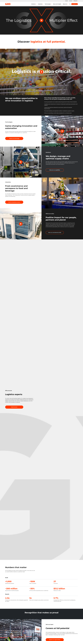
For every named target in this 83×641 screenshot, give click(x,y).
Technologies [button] (48, 4)
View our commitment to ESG (54, 232)
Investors (70, 0)
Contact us (74, 4)
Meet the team (14, 407)
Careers (66, 0)
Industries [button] (40, 4)
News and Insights (57, 4)
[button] (75, 1)
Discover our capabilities (54, 170)
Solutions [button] (33, 4)
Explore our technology (14, 138)
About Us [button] (65, 4)
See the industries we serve (14, 202)
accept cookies (48, 20)
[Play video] (41, 20)
